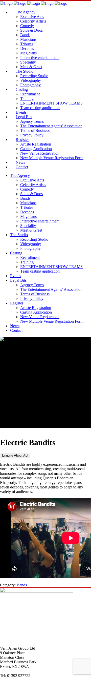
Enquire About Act (15, 455)
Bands (22, 585)
